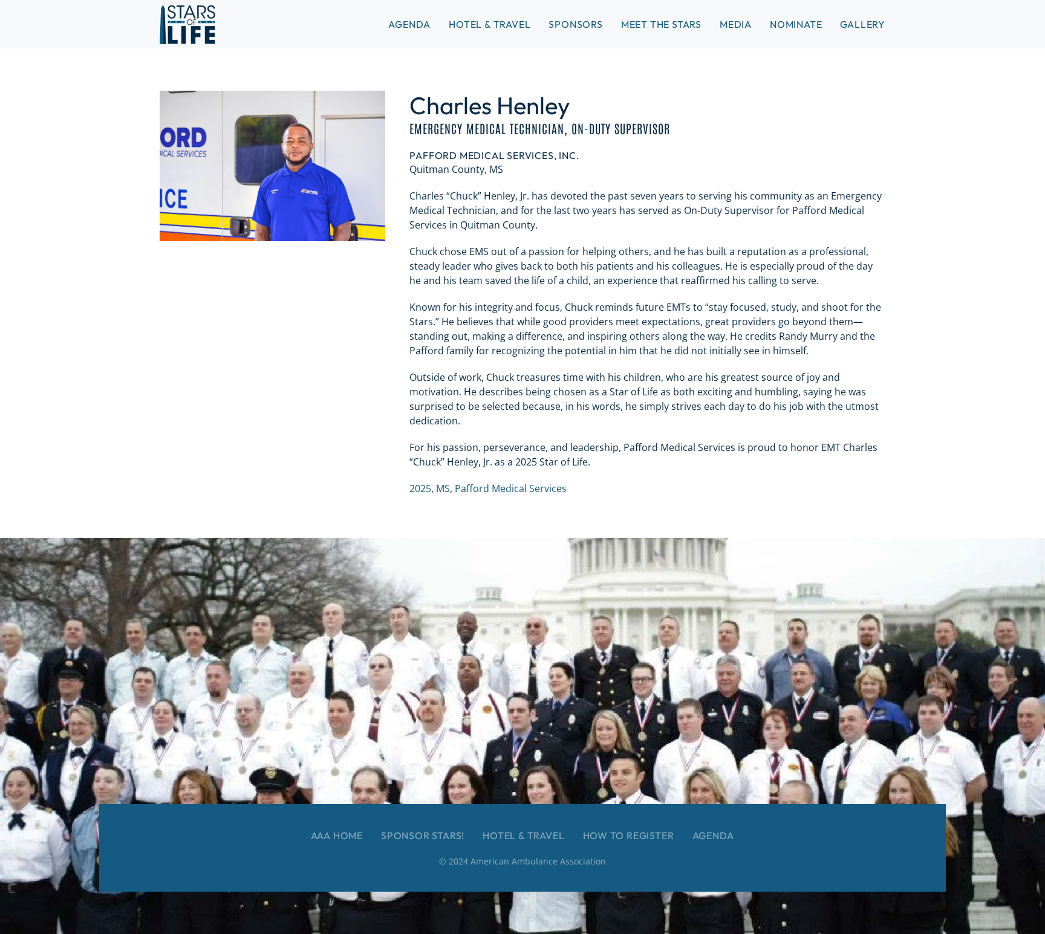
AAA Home (337, 835)
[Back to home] (187, 24)
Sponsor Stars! (422, 835)
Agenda (713, 835)
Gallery (862, 24)
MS (443, 488)
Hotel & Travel (489, 24)
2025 (420, 488)
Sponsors (575, 24)
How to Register (628, 835)
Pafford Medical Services (511, 488)
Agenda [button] (409, 24)
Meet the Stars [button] (661, 24)
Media (736, 24)
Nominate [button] (796, 24)
